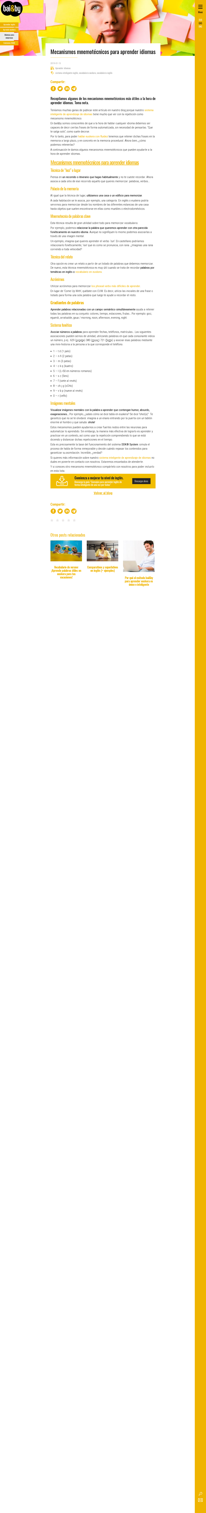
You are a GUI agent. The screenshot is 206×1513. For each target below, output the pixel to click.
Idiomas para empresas (9, 36)
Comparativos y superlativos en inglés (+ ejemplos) (102, 569)
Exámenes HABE (9, 42)
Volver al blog (103, 493)
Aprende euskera (9, 29)
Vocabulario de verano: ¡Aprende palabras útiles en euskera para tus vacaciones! (66, 572)
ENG (200, 26)
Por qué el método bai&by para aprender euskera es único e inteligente (139, 581)
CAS (200, 23)
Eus (200, 20)
